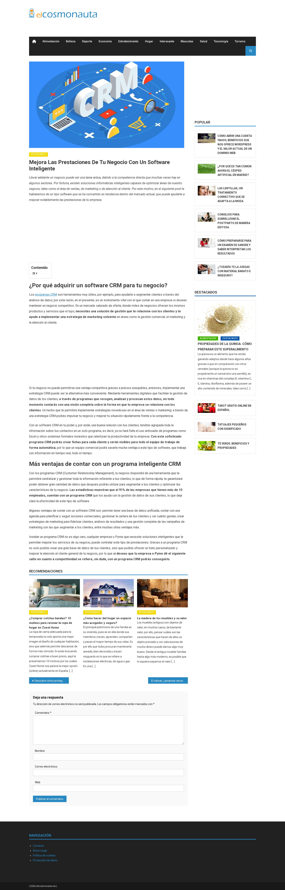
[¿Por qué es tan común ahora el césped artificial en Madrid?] (206, 169)
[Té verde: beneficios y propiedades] (206, 446)
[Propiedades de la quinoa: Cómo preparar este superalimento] (225, 318)
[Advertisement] (185, 14)
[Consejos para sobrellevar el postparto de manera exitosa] (206, 217)
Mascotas (187, 41)
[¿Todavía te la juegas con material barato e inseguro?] (206, 269)
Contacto (38, 845)
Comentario (43, 712)
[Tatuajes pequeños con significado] (206, 427)
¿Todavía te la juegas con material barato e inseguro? (234, 271)
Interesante (167, 41)
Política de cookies (44, 855)
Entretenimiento (128, 41)
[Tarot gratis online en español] (206, 408)
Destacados (206, 292)
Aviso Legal (40, 850)
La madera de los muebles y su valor (162, 618)
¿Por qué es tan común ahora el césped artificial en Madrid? (234, 170)
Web (37, 782)
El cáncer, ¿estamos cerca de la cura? (169, 680)
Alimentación (50, 41)
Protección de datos (45, 860)
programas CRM (46, 294)
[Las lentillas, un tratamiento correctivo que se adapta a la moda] (206, 191)
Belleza (70, 41)
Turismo (240, 41)
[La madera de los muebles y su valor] (162, 593)
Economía (105, 41)
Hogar (149, 41)
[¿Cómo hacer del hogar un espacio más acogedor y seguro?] (108, 593)
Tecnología (221, 41)
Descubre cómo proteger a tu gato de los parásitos (52, 680)
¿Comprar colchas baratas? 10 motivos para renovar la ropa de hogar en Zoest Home (50, 622)
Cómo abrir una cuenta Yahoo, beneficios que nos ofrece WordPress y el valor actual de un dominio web (235, 144)
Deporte (87, 41)
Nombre (40, 750)
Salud (203, 41)
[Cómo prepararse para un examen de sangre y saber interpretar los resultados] (206, 243)
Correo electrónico (46, 766)
